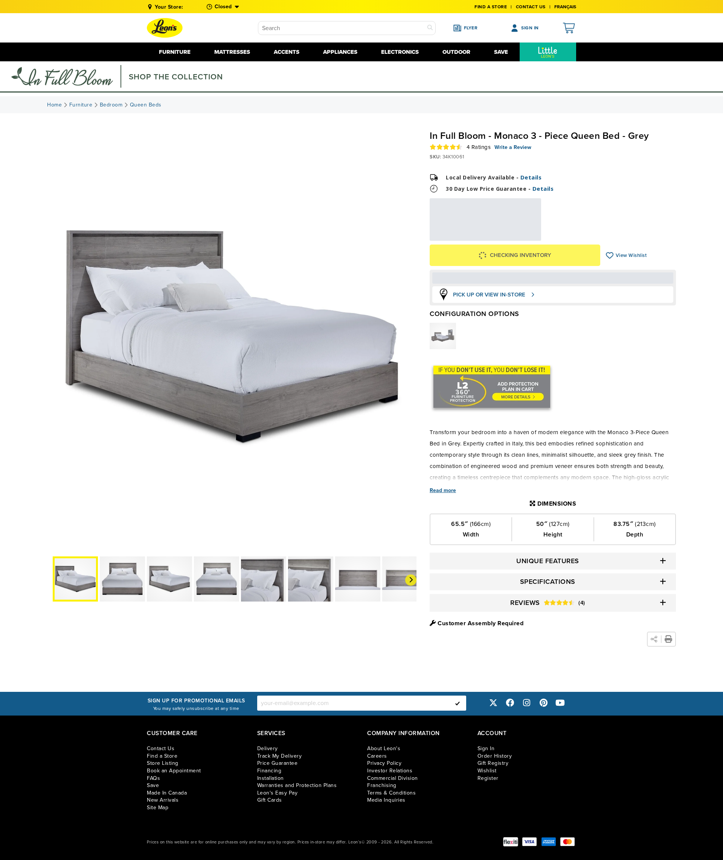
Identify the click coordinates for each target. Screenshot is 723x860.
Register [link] (488, 778)
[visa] (529, 841)
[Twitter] (493, 703)
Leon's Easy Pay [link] (277, 793)
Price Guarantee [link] (277, 763)
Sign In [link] (486, 748)
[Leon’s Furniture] (165, 28)
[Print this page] (668, 639)
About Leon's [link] (383, 748)
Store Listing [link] (162, 763)
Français (565, 7)
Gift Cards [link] (269, 800)
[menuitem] (548, 52)
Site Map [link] (157, 807)
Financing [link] (269, 771)
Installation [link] (270, 778)
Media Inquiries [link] (386, 800)
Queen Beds (146, 105)
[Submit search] (430, 28)
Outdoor (456, 52)
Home (54, 105)
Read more (443, 490)
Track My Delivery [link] (279, 756)
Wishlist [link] (487, 771)
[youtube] (560, 703)
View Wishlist (610, 255)
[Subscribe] (457, 703)
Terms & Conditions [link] (391, 793)
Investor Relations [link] (389, 771)
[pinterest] (543, 703)
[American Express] (548, 841)
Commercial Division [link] (392, 778)
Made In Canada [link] (167, 793)
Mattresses (232, 52)
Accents (286, 52)
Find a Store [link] (162, 756)
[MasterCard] (567, 841)
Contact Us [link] (531, 7)
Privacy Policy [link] (384, 763)
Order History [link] (494, 756)
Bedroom (111, 105)
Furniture (175, 52)
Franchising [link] (382, 785)
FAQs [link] (153, 778)
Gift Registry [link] (493, 763)
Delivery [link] (267, 748)
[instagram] (526, 703)
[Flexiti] (510, 841)
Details (531, 177)
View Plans (518, 235)
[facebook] (509, 703)
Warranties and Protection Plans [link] (297, 785)
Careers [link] (377, 756)
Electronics (400, 52)
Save (501, 52)
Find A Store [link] (490, 7)
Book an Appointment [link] (174, 771)
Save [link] (153, 785)
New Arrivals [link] (162, 800)
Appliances (340, 52)
